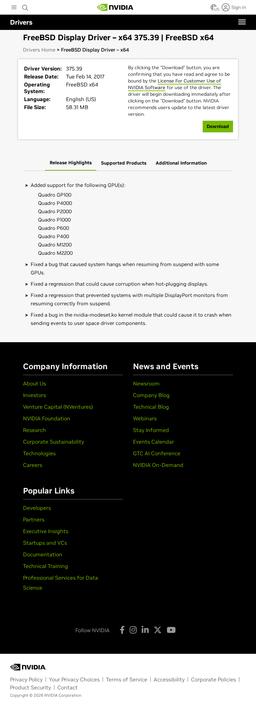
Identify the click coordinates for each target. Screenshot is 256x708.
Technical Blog (151, 406)
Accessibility (169, 679)
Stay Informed (151, 430)
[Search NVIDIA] (25, 6)
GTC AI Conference (156, 453)
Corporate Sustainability (53, 441)
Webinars (145, 418)
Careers (32, 465)
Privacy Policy (26, 679)
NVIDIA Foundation (46, 418)
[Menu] (242, 22)
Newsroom (146, 383)
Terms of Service (126, 679)
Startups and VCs (45, 542)
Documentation (42, 554)
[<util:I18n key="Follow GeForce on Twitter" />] (158, 630)
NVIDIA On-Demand (158, 465)
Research (34, 430)
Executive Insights (45, 531)
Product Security (30, 687)
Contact (67, 687)
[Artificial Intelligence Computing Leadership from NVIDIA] (115, 7)
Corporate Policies (213, 679)
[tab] (70, 163)
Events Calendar (153, 441)
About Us (34, 383)
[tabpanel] (128, 254)
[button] (214, 9)
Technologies (39, 453)
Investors (34, 395)
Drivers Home (39, 50)
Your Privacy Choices (74, 679)
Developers (37, 507)
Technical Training (45, 566)
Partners (33, 519)
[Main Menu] (14, 8)
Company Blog (151, 395)
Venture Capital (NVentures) (58, 406)
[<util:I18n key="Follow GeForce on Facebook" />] (122, 630)
